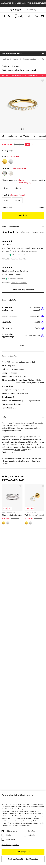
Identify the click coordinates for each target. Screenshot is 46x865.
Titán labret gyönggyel (34, 515)
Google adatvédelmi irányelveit (26, 818)
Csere (41, 207)
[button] (23, 105)
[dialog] (23, 828)
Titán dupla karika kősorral (12, 515)
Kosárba (23, 215)
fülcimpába (20, 449)
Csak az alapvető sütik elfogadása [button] (23, 859)
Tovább (23, 345)
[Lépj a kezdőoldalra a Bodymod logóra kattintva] (23, 16)
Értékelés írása (38, 232)
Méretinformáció (38, 180)
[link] (4, 161)
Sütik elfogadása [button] (23, 852)
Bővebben (26, 825)
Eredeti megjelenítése (19, 259)
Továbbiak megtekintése (23, 289)
